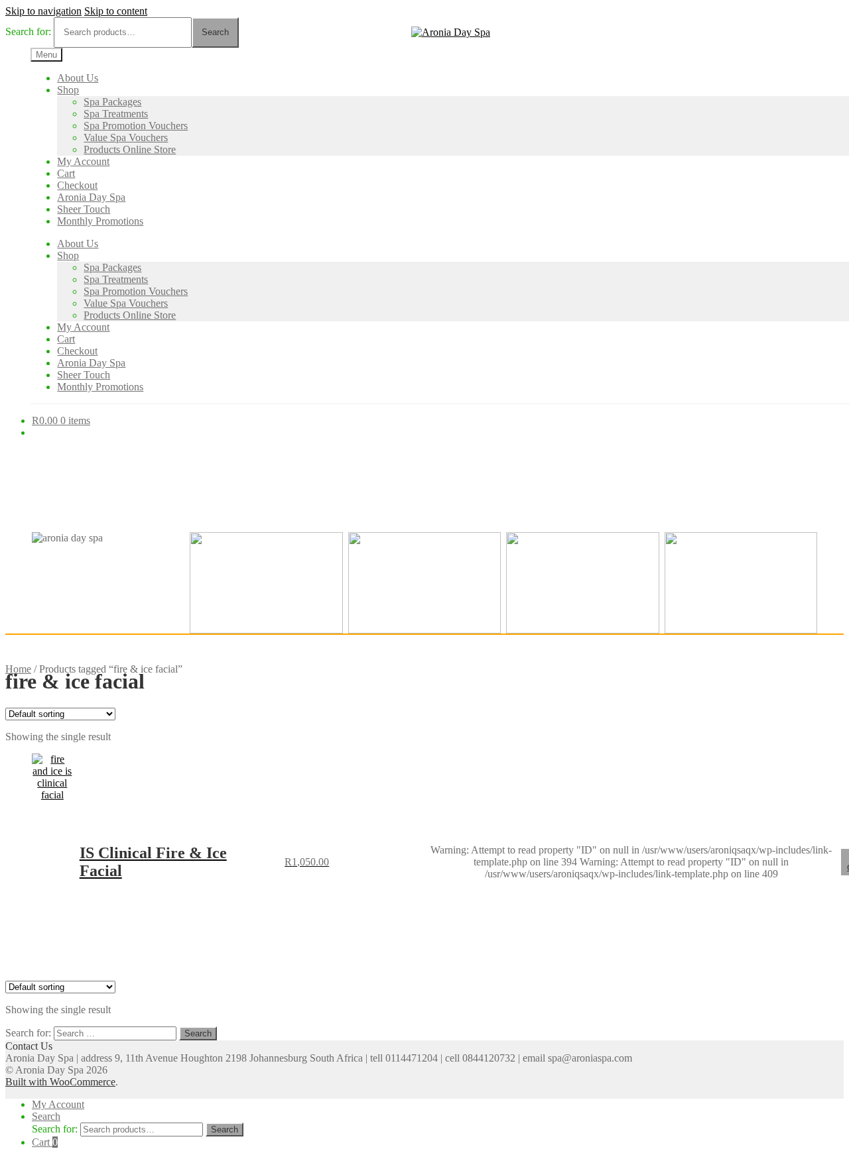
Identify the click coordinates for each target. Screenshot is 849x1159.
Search (215, 32)
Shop (68, 89)
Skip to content (115, 11)
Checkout (77, 185)
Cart (66, 173)
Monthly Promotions (100, 221)
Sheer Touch (83, 209)
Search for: (28, 31)
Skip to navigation (43, 11)
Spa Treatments (116, 113)
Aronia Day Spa (91, 197)
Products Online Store (130, 149)
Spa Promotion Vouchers (136, 125)
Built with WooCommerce (60, 1081)
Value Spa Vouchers (126, 137)
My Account (83, 161)
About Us (77, 77)
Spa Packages (112, 101)
